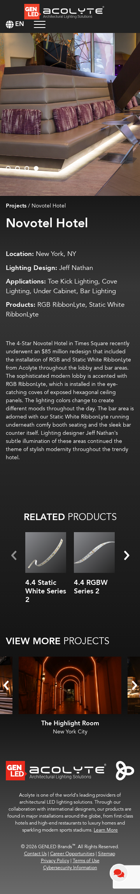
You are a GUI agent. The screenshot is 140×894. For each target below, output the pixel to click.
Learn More (106, 830)
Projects (16, 206)
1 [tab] (8, 168)
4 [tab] (36, 168)
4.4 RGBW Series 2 (91, 587)
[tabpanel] (70, 114)
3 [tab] (26, 168)
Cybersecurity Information (70, 868)
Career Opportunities (72, 854)
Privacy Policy (55, 861)
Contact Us (35, 854)
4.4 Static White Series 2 (45, 591)
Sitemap (106, 854)
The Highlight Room (70, 723)
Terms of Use (86, 861)
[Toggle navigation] (40, 24)
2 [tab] (17, 168)
